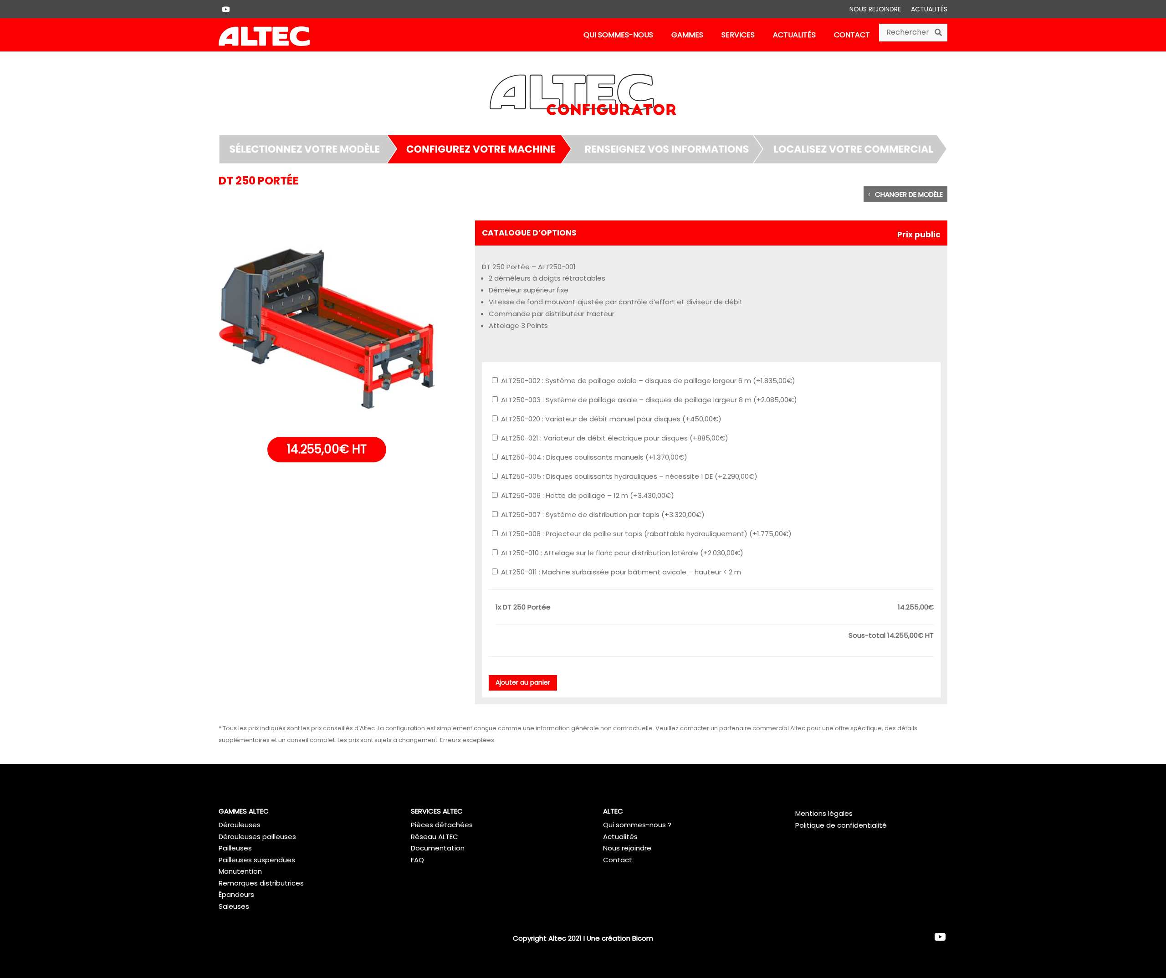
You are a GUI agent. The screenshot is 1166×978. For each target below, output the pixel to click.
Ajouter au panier (523, 682)
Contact (617, 860)
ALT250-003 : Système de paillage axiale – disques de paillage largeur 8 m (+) (648, 400)
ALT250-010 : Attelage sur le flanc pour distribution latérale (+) (621, 553)
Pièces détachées (442, 825)
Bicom (642, 938)
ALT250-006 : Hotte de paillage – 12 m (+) (586, 495)
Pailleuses (235, 848)
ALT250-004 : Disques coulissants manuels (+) (593, 457)
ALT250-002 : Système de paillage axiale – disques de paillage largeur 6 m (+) (647, 380)
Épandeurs (236, 894)
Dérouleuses (240, 825)
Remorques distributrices (261, 883)
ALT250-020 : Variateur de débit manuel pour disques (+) (610, 419)
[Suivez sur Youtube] (226, 9)
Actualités (929, 10)
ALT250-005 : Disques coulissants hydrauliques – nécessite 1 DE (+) (628, 476)
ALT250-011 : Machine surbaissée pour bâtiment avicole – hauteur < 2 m (620, 572)
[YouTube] (940, 938)
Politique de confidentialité (841, 825)
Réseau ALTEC (434, 836)
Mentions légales (824, 813)
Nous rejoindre (875, 10)
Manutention (240, 871)
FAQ (417, 860)
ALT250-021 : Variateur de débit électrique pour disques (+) (613, 438)
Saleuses (234, 906)
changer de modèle (909, 194)
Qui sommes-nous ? (637, 825)
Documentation (438, 848)
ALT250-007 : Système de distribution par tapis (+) (602, 514)
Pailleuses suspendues (257, 860)
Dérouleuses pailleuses (257, 836)
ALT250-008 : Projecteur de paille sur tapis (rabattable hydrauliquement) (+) (645, 533)
